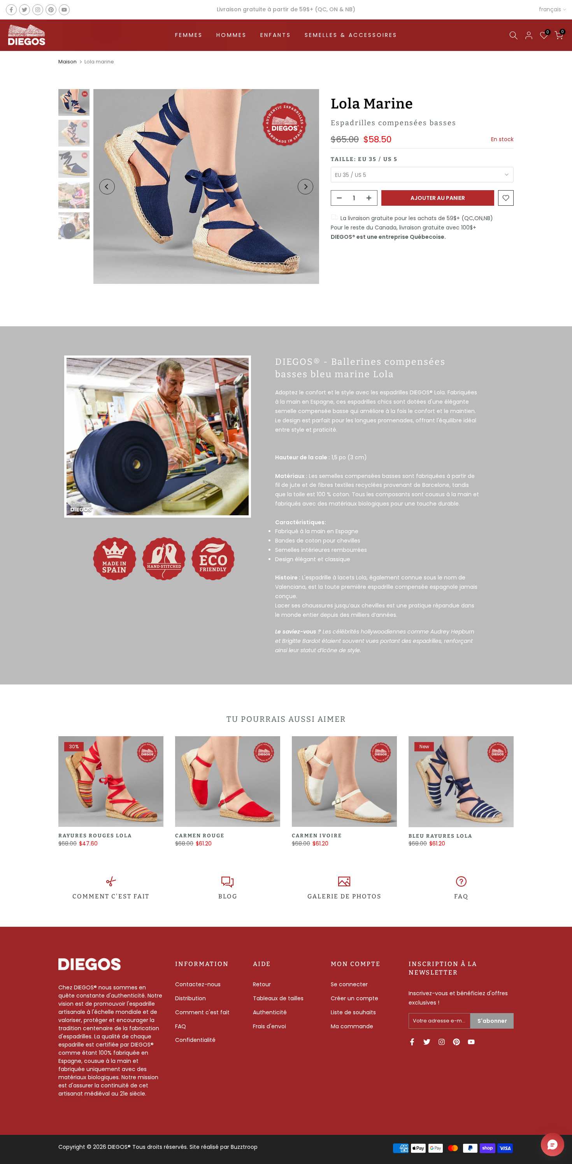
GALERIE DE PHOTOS (344, 896)
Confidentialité (195, 1040)
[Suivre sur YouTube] (64, 9)
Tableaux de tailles (278, 998)
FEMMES (189, 35)
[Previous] (107, 186)
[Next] (305, 186)
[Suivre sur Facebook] (11, 9)
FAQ (461, 896)
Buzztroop (244, 1147)
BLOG (227, 896)
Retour (262, 984)
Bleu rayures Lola (440, 835)
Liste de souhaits (353, 1012)
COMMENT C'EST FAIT (110, 896)
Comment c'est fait (202, 1012)
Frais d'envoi (269, 1026)
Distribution (190, 998)
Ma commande (352, 1026)
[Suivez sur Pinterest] (51, 9)
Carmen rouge (200, 835)
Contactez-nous (198, 984)
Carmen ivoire (317, 835)
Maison (67, 61)
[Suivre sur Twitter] (24, 9)
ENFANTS (275, 35)
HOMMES (231, 35)
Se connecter (349, 984)
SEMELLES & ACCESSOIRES (351, 35)
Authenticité (270, 1012)
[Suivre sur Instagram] (37, 9)
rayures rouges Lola (95, 835)
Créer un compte (354, 998)
